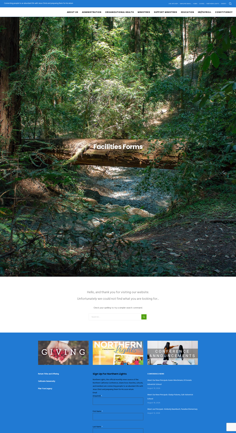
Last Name (97, 426)
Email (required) (97, 394)
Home (195, 4)
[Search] (230, 3)
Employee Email (185, 4)
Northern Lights (212, 4)
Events (223, 4)
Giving (201, 4)
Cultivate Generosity (46, 381)
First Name (98, 411)
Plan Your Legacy (45, 388)
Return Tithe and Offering (48, 373)
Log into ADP (173, 4)
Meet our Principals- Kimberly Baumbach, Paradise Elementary (172, 409)
